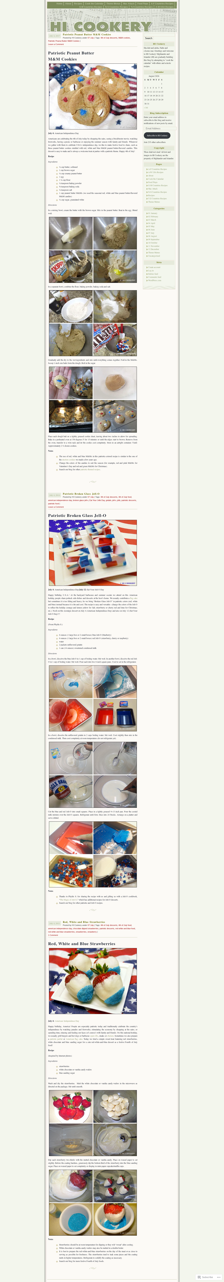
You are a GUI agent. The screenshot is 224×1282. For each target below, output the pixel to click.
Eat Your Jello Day (97, 500)
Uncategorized (154, 256)
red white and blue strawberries (61, 932)
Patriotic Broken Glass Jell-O (81, 494)
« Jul (146, 107)
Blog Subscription (159, 113)
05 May (151, 226)
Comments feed (154, 277)
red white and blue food (125, 928)
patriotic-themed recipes (90, 469)
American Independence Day (67, 1020)
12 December (153, 249)
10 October (152, 242)
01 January (152, 213)
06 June (151, 229)
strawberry (92, 932)
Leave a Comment (56, 44)
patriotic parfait (56, 1038)
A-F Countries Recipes (162, 3)
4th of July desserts (109, 38)
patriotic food (53, 504)
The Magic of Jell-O (68, 899)
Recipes (78, 3)
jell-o (114, 500)
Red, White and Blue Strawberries (84, 922)
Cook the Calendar (94, 3)
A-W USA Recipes (165, 7)
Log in (151, 270)
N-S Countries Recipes (116, 7)
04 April (151, 223)
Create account (154, 267)
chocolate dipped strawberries (86, 928)
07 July (91, 38)
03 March (152, 219)
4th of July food (124, 497)
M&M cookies (124, 38)
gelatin (108, 500)
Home (59, 3)
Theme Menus (113, 3)
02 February (153, 216)
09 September (153, 239)
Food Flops (142, 3)
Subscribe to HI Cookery (157, 135)
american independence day (60, 500)
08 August (152, 236)
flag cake (133, 598)
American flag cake (74, 1038)
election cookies (68, 459)
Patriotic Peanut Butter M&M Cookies (87, 34)
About (68, 3)
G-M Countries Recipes (90, 7)
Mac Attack (129, 3)
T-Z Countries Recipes (142, 7)
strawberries (81, 932)
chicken (110, 1035)
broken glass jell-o (80, 500)
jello (118, 500)
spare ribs (94, 1035)
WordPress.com (154, 280)
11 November (153, 246)
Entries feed (153, 274)
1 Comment (53, 935)
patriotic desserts (128, 500)
